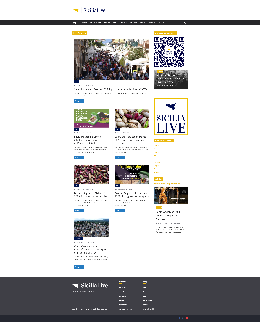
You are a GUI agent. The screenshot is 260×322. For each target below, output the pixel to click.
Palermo (133, 23)
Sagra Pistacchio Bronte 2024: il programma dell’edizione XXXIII (88, 140)
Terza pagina (148, 300)
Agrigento (83, 23)
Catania (107, 23)
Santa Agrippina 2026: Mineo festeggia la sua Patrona (169, 215)
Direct (121, 300)
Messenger (123, 296)
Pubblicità (123, 305)
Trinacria (160, 71)
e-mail (121, 292)
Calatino (159, 207)
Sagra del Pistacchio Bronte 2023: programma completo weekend (131, 140)
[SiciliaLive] (74, 22)
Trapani (162, 23)
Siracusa (152, 23)
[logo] (90, 282)
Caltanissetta (95, 23)
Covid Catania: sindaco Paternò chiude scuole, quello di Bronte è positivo (91, 249)
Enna (115, 23)
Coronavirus (79, 238)
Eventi (76, 81)
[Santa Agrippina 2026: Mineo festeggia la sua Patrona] (171, 195)
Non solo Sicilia (149, 309)
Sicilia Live (90, 85)
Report (145, 305)
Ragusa (143, 23)
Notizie (145, 288)
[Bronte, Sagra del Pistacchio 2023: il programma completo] (91, 174)
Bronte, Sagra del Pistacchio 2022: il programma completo (132, 194)
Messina (124, 23)
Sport (145, 296)
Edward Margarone (174, 223)
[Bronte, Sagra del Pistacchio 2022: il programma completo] (132, 174)
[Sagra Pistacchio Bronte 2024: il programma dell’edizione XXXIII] (91, 118)
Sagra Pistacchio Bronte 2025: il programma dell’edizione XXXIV (110, 89)
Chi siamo (122, 288)
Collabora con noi (125, 309)
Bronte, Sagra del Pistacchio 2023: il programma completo (91, 194)
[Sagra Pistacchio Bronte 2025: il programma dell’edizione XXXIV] (111, 59)
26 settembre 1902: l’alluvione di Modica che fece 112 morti (171, 78)
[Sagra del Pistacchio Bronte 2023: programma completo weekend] (132, 118)
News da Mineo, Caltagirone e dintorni (167, 184)
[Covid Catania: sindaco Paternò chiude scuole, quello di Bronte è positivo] (91, 227)
